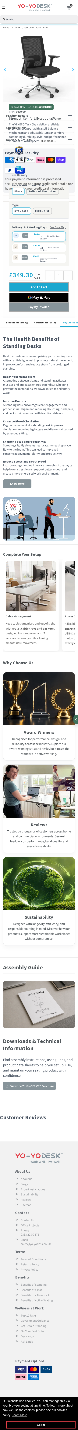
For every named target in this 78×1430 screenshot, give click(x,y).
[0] (68, 8)
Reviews (26, 1200)
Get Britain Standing (33, 1326)
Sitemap (26, 1205)
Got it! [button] (41, 1424)
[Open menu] (4, 7)
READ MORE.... (48, 140)
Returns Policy (30, 1264)
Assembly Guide (23, 967)
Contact (22, 1212)
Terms (20, 1251)
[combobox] (41, 19)
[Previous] (5, 70)
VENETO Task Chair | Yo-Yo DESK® (31, 27)
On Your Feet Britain (33, 1331)
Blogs (24, 1184)
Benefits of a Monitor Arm (37, 1295)
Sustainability (29, 1194)
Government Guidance (35, 1321)
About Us (22, 1171)
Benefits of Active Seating (37, 1300)
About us (26, 1179)
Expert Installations (33, 1189)
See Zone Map (58, 227)
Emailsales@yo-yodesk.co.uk (36, 1242)
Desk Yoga (27, 1336)
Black (18, 191)
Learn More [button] (19, 1415)
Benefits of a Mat (31, 1290)
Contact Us (27, 1220)
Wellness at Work (29, 1308)
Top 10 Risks (29, 1316)
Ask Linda (27, 1342)
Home (6, 27)
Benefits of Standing (34, 1285)
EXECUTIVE (42, 211)
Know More (17, 483)
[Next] (73, 70)
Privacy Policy (29, 1270)
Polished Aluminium (43, 191)
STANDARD (21, 211)
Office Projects (30, 1225)
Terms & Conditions (33, 1259)
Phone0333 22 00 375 (30, 1232)
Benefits (22, 1277)
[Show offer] (75, 719)
